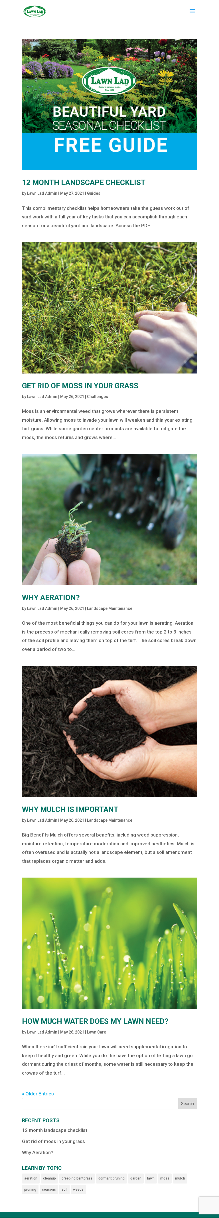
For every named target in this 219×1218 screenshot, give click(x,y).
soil (64, 1189)
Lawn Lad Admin (42, 193)
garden (135, 1178)
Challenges (97, 396)
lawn (151, 1178)
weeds (78, 1189)
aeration (30, 1178)
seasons (49, 1189)
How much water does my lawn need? (95, 1021)
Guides (93, 193)
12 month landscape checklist (83, 182)
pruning (30, 1189)
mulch (180, 1178)
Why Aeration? (51, 597)
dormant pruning (111, 1178)
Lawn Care (96, 1032)
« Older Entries (38, 1094)
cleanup (49, 1178)
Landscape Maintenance (109, 608)
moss (164, 1178)
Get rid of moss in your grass (80, 385)
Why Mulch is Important (70, 809)
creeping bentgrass (77, 1178)
